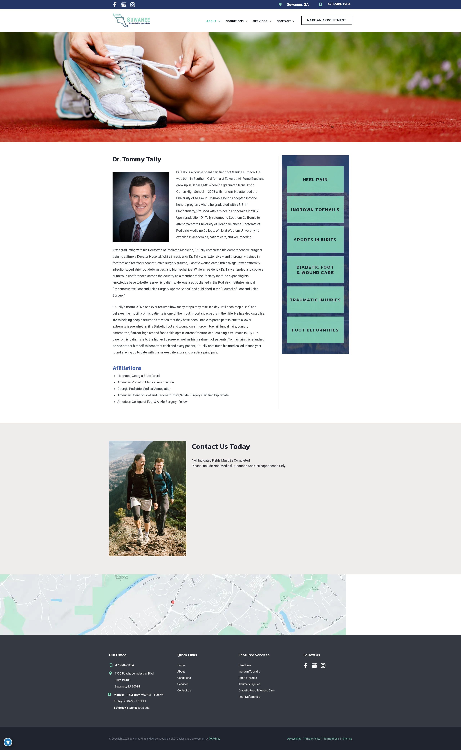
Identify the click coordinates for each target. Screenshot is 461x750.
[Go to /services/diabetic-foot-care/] (315, 269)
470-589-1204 (124, 665)
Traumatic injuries (249, 684)
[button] (326, 20)
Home (181, 665)
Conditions (184, 678)
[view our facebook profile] (115, 4)
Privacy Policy (312, 738)
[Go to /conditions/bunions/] (315, 330)
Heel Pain (245, 665)
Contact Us (184, 690)
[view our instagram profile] (132, 4)
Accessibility (294, 738)
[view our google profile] (124, 4)
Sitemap (347, 738)
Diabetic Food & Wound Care (257, 690)
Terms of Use (331, 738)
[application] (218, 21)
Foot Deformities (249, 696)
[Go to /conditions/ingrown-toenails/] (315, 209)
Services (183, 684)
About (181, 671)
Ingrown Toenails (249, 671)
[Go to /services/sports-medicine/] (315, 239)
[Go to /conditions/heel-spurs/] (315, 179)
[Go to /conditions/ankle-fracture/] (315, 299)
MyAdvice (214, 738)
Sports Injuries (248, 678)
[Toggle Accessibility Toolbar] (8, 742)
